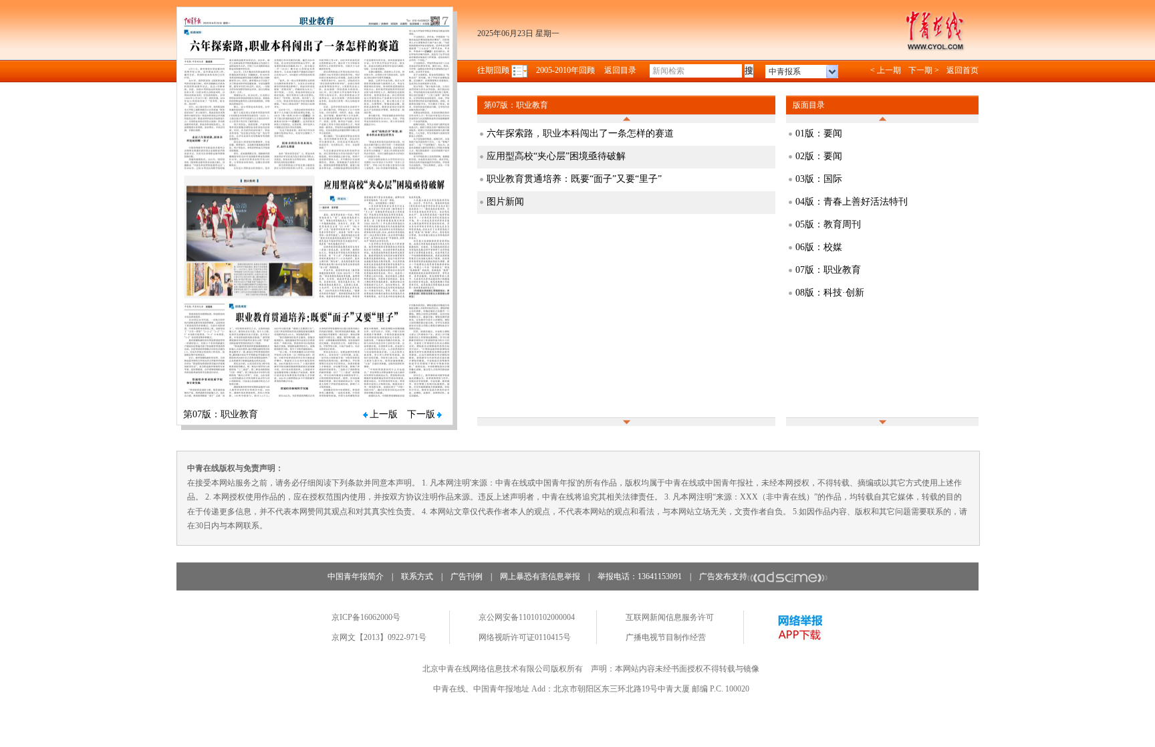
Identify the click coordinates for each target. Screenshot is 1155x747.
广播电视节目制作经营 (666, 637)
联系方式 (417, 576)
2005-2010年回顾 (565, 70)
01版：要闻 (818, 133)
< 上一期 (885, 70)
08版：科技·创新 (829, 293)
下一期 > (923, 70)
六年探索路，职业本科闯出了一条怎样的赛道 (580, 133)
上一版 (384, 414)
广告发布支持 (723, 576)
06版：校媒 (818, 247)
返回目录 (620, 70)
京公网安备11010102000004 (527, 617)
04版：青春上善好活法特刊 (851, 202)
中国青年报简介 (356, 576)
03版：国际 (818, 179)
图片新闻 (505, 202)
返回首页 (962, 70)
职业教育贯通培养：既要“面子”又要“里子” (574, 179)
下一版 (421, 414)
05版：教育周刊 (828, 224)
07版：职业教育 (828, 270)
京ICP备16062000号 (366, 617)
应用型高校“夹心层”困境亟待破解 (556, 156)
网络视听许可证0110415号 (525, 637)
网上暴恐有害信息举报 (540, 576)
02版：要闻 (818, 156)
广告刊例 (467, 576)
